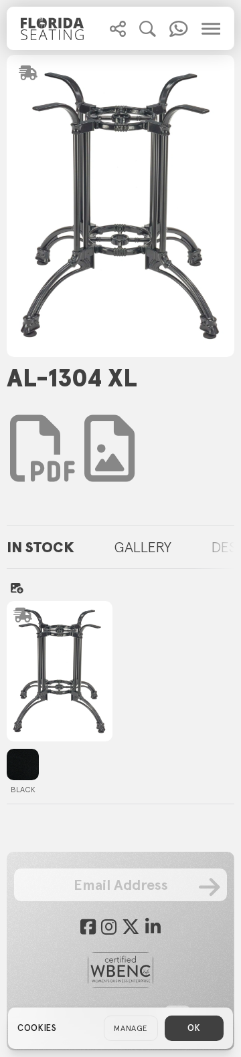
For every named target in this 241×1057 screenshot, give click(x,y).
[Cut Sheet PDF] (43, 468)
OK (193, 1028)
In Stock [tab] (40, 547)
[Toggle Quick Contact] (118, 28)
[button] (118, 28)
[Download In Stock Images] (16, 588)
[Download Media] (109, 448)
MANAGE (131, 1028)
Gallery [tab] (142, 547)
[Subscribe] (209, 886)
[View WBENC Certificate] (120, 970)
